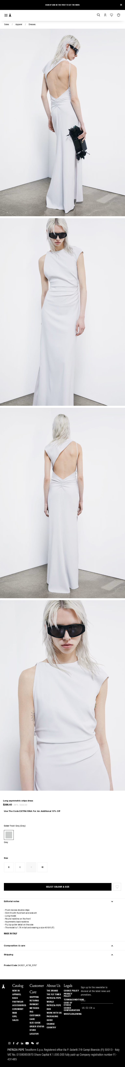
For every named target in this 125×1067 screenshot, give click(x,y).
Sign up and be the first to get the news (62, 5)
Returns (34, 1001)
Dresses (32, 25)
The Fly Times (54, 994)
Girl (14, 1016)
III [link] (42, 867)
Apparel (18, 25)
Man (14, 1013)
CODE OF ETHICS (68, 1004)
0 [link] (8, 867)
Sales (6, 25)
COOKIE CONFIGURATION (72, 1009)
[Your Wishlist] (112, 15)
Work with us (54, 1013)
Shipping (34, 997)
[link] (9, 835)
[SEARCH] (98, 15)
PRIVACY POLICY (68, 995)
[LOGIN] (105, 15)
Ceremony (17, 1009)
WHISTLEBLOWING (73, 1014)
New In (16, 991)
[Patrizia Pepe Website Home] (10, 15)
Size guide (35, 1023)
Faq (31, 1012)
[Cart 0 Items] (119, 15)
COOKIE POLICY (71, 991)
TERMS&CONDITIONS (74, 1000)
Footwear (17, 1002)
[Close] (121, 5)
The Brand (52, 991)
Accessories (19, 1005)
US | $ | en (87, 1008)
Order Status (37, 1026)
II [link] (31, 867)
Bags (15, 998)
